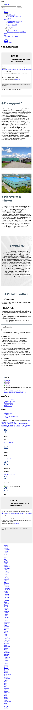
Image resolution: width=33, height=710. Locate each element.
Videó (5, 33)
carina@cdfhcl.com (18, 391)
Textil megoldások (12, 24)
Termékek (6, 19)
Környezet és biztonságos (14, 16)
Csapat (9, 18)
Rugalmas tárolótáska (13, 22)
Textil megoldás (8, 403)
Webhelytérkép (11, 422)
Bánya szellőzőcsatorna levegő (9, 423)
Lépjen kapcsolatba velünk (11, 36)
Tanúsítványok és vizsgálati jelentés (16, 32)
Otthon (6, 12)
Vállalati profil (11, 15)
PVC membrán (11, 27)
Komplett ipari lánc (12, 30)
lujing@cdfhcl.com (21, 392)
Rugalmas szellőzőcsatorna (14, 21)
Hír (5, 35)
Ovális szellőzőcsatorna (13, 426)
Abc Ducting (23, 426)
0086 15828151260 (9, 474)
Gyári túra (6, 414)
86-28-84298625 (8, 391)
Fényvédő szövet (11, 25)
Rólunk (6, 41)
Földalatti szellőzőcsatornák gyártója (10, 425)
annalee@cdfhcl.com (9, 392)
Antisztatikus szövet (23, 423)
